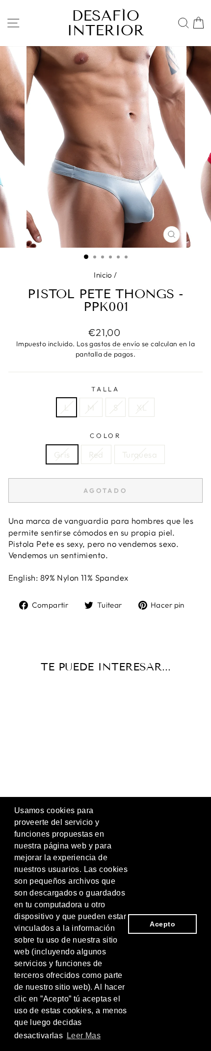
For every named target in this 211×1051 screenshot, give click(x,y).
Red (96, 454)
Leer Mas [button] (84, 1035)
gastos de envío (114, 343)
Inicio (103, 275)
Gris (62, 454)
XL (141, 407)
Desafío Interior (105, 23)
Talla (105, 389)
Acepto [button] (162, 924)
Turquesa (139, 454)
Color (106, 435)
